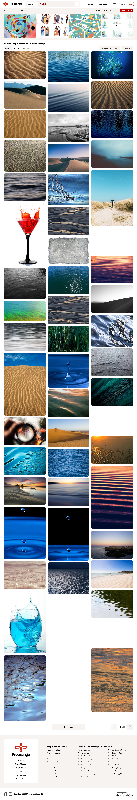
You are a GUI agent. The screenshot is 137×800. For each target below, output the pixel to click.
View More (116, 26)
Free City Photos (114, 756)
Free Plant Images (114, 762)
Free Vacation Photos (85, 771)
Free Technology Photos (116, 774)
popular (7, 48)
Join (130, 4)
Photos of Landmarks (115, 765)
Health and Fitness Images (87, 774)
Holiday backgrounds (54, 774)
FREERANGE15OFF (126, 11)
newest (16, 48)
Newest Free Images (85, 750)
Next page (68, 727)
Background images (54, 771)
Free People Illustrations (86, 777)
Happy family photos (54, 750)
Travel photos (52, 759)
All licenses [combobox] (126, 48)
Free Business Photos (85, 762)
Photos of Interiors (114, 771)
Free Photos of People (85, 759)
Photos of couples (53, 753)
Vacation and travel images (56, 765)
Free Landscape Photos (86, 756)
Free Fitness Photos (115, 759)
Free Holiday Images (115, 768)
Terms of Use (21, 775)
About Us (21, 760)
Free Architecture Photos (117, 750)
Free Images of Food (85, 768)
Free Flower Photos (115, 753)
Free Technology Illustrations (88, 765)
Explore (90, 4)
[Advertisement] (112, 241)
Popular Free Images (85, 753)
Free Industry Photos (115, 777)
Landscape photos (53, 756)
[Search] (77, 4)
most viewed (27, 48)
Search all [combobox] (31, 4)
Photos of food (52, 762)
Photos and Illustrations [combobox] (109, 48)
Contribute (103, 4)
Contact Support (21, 764)
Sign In (123, 4)
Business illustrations (55, 768)
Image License (21, 768)
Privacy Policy (21, 779)
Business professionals (55, 777)
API (21, 771)
